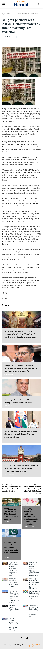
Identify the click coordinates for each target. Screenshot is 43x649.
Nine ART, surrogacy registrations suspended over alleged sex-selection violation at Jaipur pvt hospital (31, 516)
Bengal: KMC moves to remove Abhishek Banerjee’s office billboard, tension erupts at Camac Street (21, 368)
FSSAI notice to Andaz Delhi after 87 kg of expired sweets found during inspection (11, 514)
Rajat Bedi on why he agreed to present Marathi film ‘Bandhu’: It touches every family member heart (20, 334)
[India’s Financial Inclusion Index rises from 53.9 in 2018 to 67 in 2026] (25, 591)
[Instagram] (21, 638)
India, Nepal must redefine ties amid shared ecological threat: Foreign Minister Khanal (20, 434)
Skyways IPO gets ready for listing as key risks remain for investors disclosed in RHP (34, 611)
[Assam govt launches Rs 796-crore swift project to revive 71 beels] (21, 387)
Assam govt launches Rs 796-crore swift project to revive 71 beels (14, 582)
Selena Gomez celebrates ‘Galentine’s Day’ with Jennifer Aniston (11, 489)
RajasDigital (31, 646)
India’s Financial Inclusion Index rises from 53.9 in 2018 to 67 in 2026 (34, 594)
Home (3, 13)
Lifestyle (9, 13)
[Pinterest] (33, 41)
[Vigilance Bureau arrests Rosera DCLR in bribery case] (5, 606)
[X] (28, 41)
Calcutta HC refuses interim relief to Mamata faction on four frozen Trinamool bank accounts (21, 468)
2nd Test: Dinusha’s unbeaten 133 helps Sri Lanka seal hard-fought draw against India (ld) (14, 624)
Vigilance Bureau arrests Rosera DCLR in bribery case (14, 608)
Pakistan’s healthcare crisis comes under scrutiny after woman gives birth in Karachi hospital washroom (11, 547)
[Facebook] (23, 41)
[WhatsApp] (38, 41)
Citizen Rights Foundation (32, 644)
